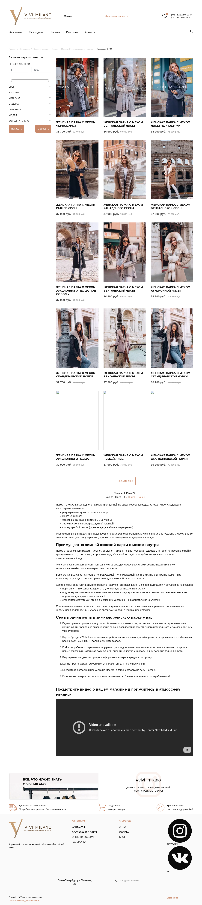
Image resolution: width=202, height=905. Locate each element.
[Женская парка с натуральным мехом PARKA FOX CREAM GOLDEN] (125, 420)
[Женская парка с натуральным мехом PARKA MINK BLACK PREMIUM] (172, 338)
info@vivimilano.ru (129, 880)
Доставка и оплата (84, 832)
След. (132, 497)
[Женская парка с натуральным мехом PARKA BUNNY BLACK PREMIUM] (77, 338)
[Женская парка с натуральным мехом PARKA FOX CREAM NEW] (172, 252)
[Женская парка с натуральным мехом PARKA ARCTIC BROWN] (77, 420)
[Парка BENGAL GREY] (125, 87)
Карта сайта (172, 898)
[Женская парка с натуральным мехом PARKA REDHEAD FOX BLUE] (77, 169)
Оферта (124, 832)
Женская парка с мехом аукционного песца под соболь (76, 291)
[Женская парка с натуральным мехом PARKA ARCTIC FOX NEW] (125, 169)
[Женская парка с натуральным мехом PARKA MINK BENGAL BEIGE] (172, 420)
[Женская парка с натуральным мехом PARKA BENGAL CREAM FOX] (172, 169)
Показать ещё (125, 481)
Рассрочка (72, 32)
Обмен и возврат (83, 837)
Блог (122, 837)
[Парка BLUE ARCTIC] (172, 87)
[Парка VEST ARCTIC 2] (77, 87)
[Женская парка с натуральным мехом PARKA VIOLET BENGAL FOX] (125, 338)
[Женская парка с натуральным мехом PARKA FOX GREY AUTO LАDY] (125, 252)
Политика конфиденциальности (24, 900)
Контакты (90, 32)
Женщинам (15, 32)
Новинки (55, 32)
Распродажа (36, 32)
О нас (123, 827)
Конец (141, 497)
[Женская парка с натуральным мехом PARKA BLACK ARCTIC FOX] (77, 252)
